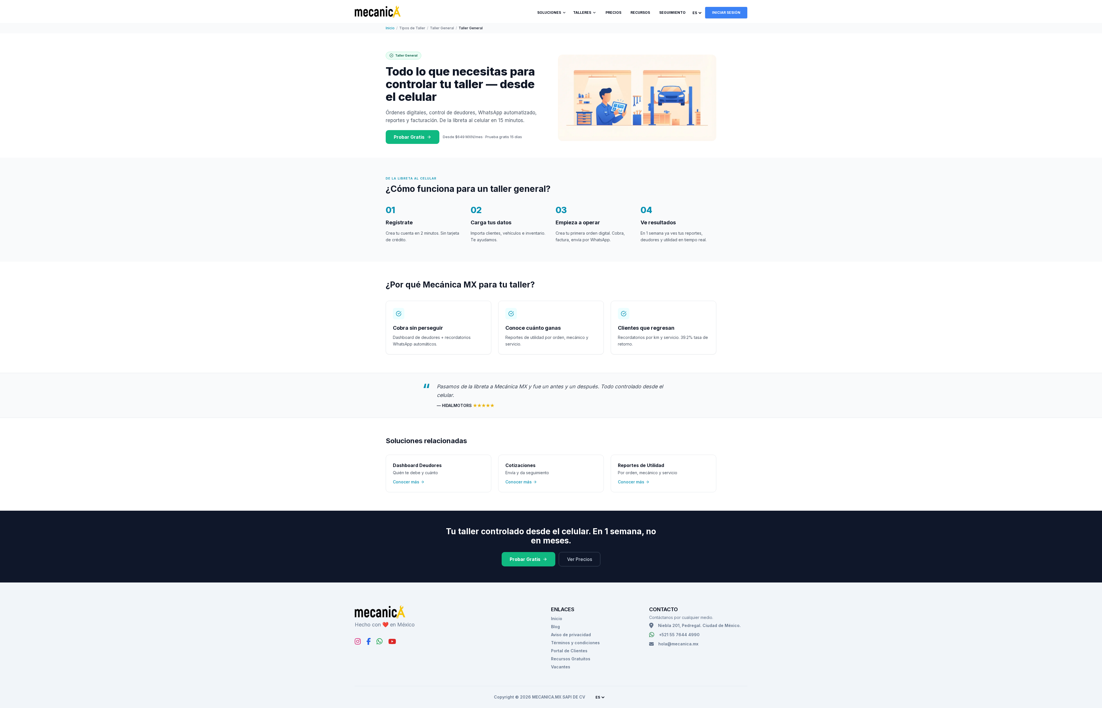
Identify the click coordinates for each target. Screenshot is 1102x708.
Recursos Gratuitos (570, 658)
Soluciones (549, 12)
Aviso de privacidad (571, 634)
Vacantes (560, 666)
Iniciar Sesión (726, 12)
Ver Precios (579, 559)
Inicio (390, 28)
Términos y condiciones (575, 642)
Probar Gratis (409, 137)
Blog (555, 626)
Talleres (582, 12)
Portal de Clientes (569, 650)
